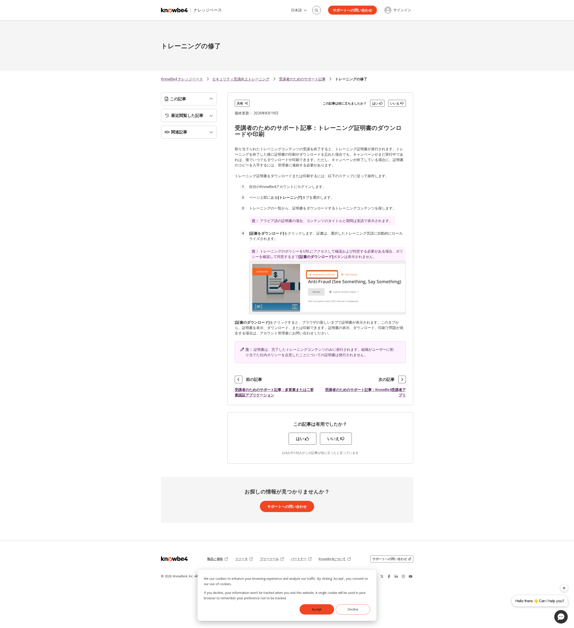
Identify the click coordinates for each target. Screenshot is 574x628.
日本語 (296, 10)
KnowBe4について (335, 559)
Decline (353, 609)
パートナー (301, 559)
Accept (317, 609)
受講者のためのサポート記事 (302, 78)
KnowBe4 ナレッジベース (182, 78)
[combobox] (317, 10)
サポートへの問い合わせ (352, 10)
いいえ (395, 103)
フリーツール (272, 559)
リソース (244, 559)
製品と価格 (217, 559)
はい (375, 103)
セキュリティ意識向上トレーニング (241, 78)
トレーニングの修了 (351, 78)
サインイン (402, 10)
